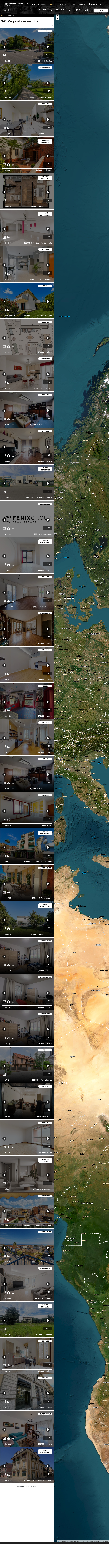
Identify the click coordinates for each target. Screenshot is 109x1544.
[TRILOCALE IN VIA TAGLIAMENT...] (27, 1210)
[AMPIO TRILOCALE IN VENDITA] (27, 118)
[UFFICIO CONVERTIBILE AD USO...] (27, 410)
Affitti (60, 4)
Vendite (52, 4)
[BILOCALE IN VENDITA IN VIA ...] (27, 155)
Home (33, 4)
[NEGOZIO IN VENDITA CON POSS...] (27, 1392)
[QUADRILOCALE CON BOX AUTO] (27, 992)
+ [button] (57, 15)
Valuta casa (82, 4)
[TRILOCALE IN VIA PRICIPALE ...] (27, 82)
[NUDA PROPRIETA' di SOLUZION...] (27, 919)
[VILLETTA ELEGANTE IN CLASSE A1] (27, 1174)
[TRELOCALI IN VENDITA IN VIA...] (27, 1283)
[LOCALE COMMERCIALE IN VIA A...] (27, 846)
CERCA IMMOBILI (101, 11)
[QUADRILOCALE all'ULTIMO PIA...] (27, 1429)
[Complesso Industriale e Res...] (27, 482)
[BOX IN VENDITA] (27, 46)
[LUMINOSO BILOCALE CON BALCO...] (27, 737)
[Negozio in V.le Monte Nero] (27, 555)
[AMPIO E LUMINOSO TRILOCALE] (27, 1137)
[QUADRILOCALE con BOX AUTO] (27, 446)
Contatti (94, 4)
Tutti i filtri (83, 10)
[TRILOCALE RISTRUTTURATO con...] (27, 592)
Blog (101, 4)
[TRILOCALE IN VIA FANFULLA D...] (27, 1247)
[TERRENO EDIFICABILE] (27, 191)
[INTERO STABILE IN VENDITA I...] (27, 1065)
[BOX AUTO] (27, 1101)
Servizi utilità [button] (70, 4)
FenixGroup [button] (42, 4)
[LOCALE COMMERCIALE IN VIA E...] (27, 228)
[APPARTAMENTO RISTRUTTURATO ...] (27, 264)
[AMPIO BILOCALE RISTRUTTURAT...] (27, 664)
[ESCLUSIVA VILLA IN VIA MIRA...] (27, 300)
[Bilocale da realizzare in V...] (27, 337)
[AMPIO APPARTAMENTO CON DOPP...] (27, 628)
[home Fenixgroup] (16, 4)
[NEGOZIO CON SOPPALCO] (27, 701)
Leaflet (59, 1541)
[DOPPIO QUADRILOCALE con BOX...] (27, 956)
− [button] (57, 18)
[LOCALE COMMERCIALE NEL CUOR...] (27, 1465)
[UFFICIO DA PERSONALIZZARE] (27, 774)
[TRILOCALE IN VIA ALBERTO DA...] (27, 373)
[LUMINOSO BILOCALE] (27, 810)
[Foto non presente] (27, 519)
